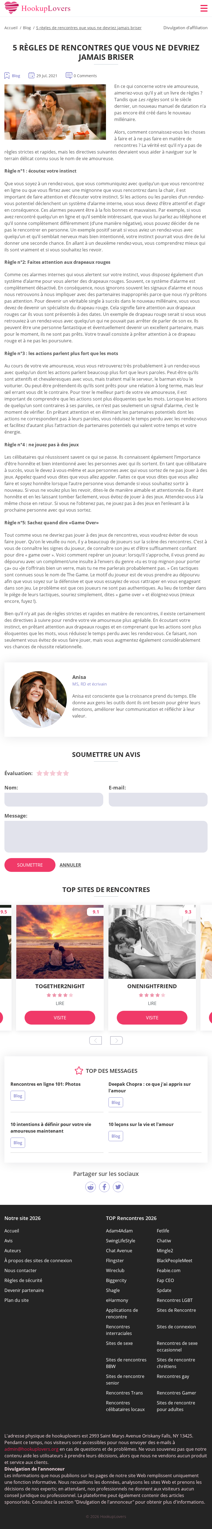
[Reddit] (90, 1187)
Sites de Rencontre (176, 1310)
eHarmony (117, 1300)
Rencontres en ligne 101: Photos (45, 1084)
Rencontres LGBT (175, 1300)
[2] (46, 773)
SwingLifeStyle (120, 1241)
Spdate (164, 1290)
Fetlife (163, 1231)
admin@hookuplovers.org (31, 1449)
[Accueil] (37, 8)
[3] (53, 773)
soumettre (30, 865)
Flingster (115, 1260)
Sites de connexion (176, 1327)
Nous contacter (20, 1270)
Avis (8, 1241)
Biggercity (116, 1280)
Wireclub (115, 1270)
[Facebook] (104, 1187)
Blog (16, 75)
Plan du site (16, 1300)
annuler (70, 865)
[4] (59, 773)
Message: (15, 815)
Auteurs (12, 1251)
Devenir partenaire (24, 1290)
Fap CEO (165, 1280)
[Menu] (204, 8)
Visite (60, 1018)
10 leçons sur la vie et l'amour (141, 1124)
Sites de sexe (119, 1343)
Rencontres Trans (124, 1393)
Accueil (11, 1231)
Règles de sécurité (23, 1280)
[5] (66, 773)
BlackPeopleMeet (174, 1260)
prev (95, 1040)
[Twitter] (118, 1187)
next (116, 1040)
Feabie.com (169, 1270)
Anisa (79, 677)
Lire (60, 1003)
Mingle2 (165, 1251)
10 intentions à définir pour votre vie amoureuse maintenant (50, 1127)
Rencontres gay (173, 1376)
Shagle (113, 1290)
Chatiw (164, 1241)
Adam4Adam (119, 1231)
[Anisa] (38, 699)
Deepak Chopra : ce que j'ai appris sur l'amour (149, 1087)
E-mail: (117, 787)
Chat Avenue (119, 1251)
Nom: (11, 787)
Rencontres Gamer (176, 1393)
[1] (39, 773)
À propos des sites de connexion (38, 1260)
